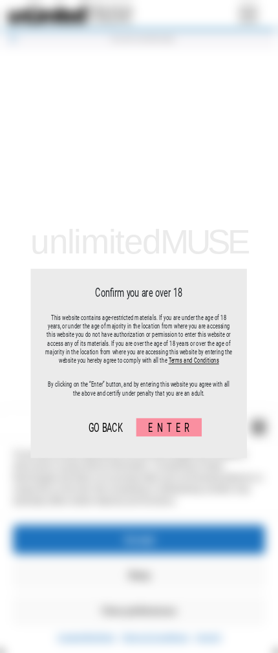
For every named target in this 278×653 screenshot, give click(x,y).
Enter (171, 427)
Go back (106, 427)
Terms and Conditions (194, 360)
